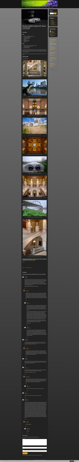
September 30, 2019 (28, 377)
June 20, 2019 (28, 303)
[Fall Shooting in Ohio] (50, 32)
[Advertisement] (34, 263)
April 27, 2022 (26, 400)
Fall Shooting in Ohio (53, 32)
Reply (26, 300)
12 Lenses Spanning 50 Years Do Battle (53, 53)
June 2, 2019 (26, 277)
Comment (23, 438)
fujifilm (29, 267)
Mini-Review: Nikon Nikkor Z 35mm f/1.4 (52, 64)
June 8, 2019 (27, 291)
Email (23, 449)
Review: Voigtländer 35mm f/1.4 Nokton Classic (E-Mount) (53, 47)
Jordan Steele (27, 290)
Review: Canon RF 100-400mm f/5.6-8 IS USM (53, 40)
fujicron (28, 267)
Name (23, 446)
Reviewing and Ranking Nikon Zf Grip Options (53, 58)
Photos (52, 21)
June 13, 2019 (26, 340)
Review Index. (33, 259)
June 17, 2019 (26, 359)
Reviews (52, 23)
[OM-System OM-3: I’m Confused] (50, 31)
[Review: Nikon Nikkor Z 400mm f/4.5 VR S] (50, 35)
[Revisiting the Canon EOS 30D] (50, 33)
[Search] (55, 13)
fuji (26, 267)
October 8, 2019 (26, 393)
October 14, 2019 (28, 386)
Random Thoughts (53, 22)
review (31, 267)
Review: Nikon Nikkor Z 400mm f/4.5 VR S (53, 35)
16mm (25, 267)
